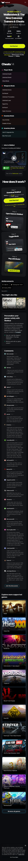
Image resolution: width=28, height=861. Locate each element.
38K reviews (9, 33)
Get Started (14, 46)
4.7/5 (9, 31)
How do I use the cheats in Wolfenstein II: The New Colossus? (13, 337)
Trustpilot (18, 332)
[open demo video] (14, 158)
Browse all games (14, 811)
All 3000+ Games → (14, 12)
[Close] (25, 845)
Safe (8, 36)
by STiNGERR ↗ (18, 38)
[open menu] (25, 2)
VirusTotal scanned (9, 38)
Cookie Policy (21, 854)
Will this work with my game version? (13, 342)
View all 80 (4, 291)
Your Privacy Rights (14, 857)
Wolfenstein (15, 173)
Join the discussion (12, 586)
